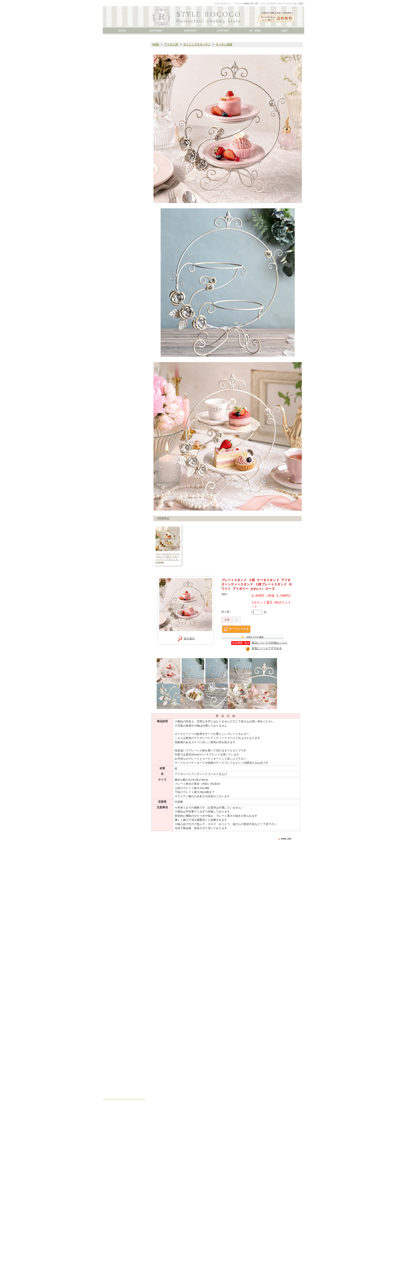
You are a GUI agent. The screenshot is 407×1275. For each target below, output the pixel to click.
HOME (155, 44)
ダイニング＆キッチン (197, 44)
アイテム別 (171, 44)
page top (286, 838)
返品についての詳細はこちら (269, 642)
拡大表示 (189, 638)
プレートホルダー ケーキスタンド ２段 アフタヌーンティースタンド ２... (168, 556)
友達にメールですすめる (267, 648)
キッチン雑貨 (224, 44)
